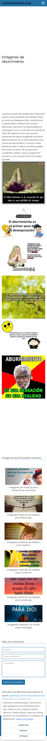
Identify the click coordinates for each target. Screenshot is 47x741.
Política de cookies (24, 719)
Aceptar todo (23, 725)
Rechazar (23, 730)
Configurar (23, 736)
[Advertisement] (23, 30)
